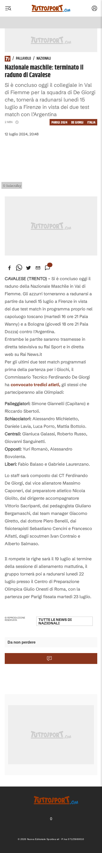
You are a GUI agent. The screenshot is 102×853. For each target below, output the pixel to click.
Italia (91, 122)
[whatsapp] (19, 268)
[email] (38, 268)
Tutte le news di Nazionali (55, 621)
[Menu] (8, 8)
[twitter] (28, 268)
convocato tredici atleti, (35, 384)
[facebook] (9, 268)
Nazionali (44, 59)
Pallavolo (23, 59)
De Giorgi (77, 122)
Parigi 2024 (59, 122)
